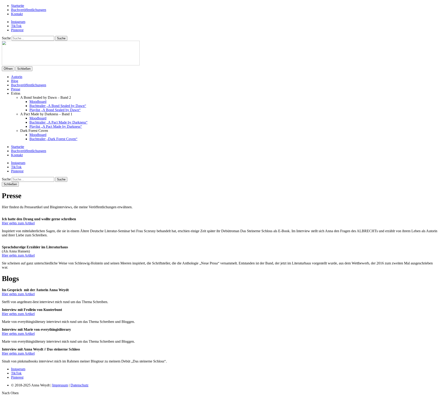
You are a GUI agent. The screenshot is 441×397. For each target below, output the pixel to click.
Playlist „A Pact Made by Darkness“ (55, 126)
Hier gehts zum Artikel (18, 223)
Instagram (18, 22)
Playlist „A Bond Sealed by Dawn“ (55, 110)
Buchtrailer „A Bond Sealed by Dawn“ (57, 106)
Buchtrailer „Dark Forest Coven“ (53, 139)
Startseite (17, 6)
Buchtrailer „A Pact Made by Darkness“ (58, 122)
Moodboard (37, 102)
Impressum (60, 385)
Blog (14, 81)
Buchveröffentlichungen (28, 10)
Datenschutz (79, 385)
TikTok (16, 26)
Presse (15, 89)
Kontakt (17, 14)
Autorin (16, 77)
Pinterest (17, 30)
